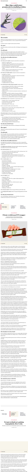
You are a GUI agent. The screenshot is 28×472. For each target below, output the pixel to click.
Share (25, 34)
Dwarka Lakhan (3, 34)
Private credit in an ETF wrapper (4, 207)
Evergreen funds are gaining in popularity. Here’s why (13, 206)
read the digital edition (6, 397)
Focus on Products (14, 3)
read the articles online (14, 397)
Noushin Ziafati (3, 243)
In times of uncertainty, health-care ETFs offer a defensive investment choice (23, 207)
